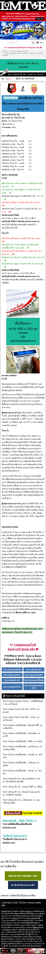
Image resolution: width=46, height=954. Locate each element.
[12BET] (22, 951)
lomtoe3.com (6, 911)
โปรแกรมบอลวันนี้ (33, 918)
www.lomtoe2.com (37, 16)
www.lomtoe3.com (24, 19)
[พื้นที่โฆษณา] (23, 332)
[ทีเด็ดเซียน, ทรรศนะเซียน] (23, 360)
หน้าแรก (5, 51)
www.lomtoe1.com (22, 16)
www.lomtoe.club (32, 14)
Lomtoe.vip (11, 98)
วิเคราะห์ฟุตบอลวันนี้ (20, 51)
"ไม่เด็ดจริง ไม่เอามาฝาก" (14, 835)
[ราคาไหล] (23, 303)
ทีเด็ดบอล (36, 927)
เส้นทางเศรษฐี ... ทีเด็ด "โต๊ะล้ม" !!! (19, 820)
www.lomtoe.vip (8, 16)
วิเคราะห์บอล (26, 911)
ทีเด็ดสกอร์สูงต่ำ (13, 813)
